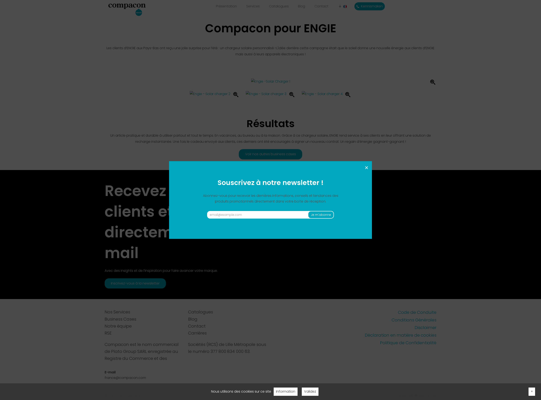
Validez (310, 391)
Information (285, 391)
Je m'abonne (321, 215)
